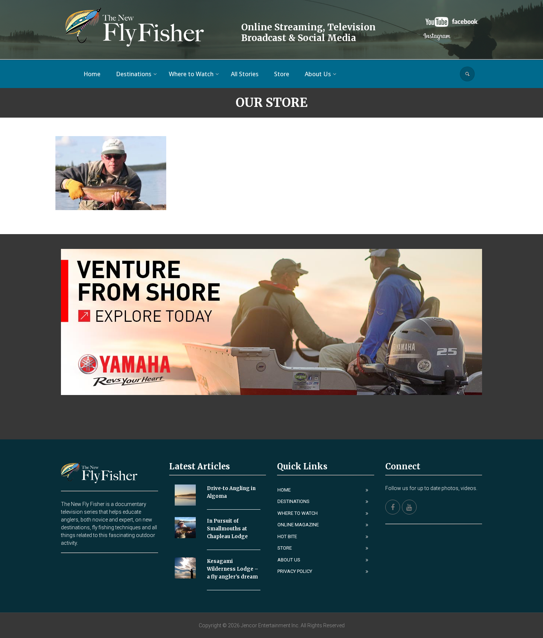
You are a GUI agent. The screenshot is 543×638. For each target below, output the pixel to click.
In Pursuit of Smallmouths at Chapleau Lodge (227, 529)
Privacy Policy (294, 571)
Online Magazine (298, 524)
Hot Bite (287, 536)
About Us (288, 560)
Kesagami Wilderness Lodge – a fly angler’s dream (232, 569)
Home (284, 490)
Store (284, 548)
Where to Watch (297, 513)
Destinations (293, 501)
